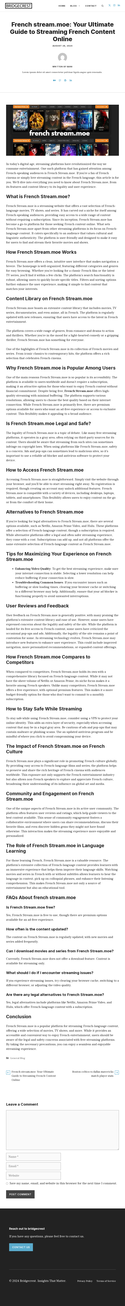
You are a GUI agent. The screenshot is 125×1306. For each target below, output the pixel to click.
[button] (102, 5)
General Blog (17, 1058)
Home (62, 6)
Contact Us (21, 1247)
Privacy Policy (85, 1281)
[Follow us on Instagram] (114, 5)
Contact (91, 6)
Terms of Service (106, 1281)
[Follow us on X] (109, 5)
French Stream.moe (78, 391)
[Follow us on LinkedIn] (119, 5)
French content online (79, 224)
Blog (73, 6)
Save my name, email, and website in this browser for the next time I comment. (63, 1183)
